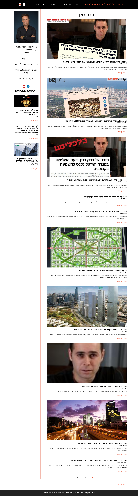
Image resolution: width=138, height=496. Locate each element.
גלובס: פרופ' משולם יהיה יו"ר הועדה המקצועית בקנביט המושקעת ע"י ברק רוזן (95, 62)
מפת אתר (121, 484)
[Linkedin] (24, 4)
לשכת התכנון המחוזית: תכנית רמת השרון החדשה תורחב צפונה (101, 212)
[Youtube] (20, 4)
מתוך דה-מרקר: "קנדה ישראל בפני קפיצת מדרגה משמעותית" (101, 443)
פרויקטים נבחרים (67, 4)
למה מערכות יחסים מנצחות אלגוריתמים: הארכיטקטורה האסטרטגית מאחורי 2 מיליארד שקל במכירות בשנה (26, 129)
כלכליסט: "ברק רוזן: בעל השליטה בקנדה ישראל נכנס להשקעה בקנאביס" (96, 180)
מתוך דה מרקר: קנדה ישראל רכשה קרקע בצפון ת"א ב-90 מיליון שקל (99, 460)
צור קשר (45, 4)
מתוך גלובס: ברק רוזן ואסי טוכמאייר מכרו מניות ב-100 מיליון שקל (100, 330)
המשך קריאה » (122, 73)
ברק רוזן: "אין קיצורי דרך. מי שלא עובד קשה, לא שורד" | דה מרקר (27, 161)
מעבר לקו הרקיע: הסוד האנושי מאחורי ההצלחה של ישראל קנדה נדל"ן (27, 112)
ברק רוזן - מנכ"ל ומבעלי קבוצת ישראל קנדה (105, 4)
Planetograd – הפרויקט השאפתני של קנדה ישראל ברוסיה (103, 271)
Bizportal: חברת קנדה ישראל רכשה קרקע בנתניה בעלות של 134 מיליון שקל (96, 121)
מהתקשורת (55, 4)
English (37, 4)
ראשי (77, 4)
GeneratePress (48, 493)
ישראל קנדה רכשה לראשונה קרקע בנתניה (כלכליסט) (105, 197)
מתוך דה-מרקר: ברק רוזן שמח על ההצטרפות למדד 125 (104, 386)
